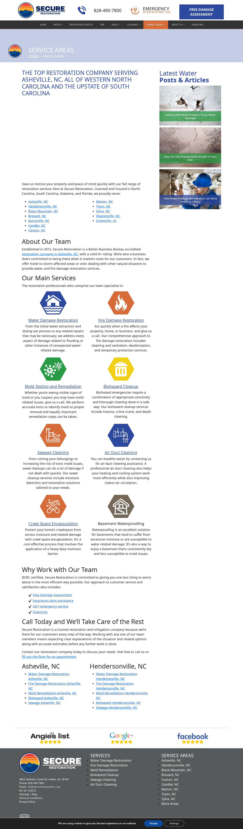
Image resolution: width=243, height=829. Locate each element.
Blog (34, 794)
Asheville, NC (38, 201)
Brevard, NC (37, 216)
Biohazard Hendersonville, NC (118, 703)
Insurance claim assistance (53, 600)
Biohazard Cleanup (121, 386)
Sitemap (24, 794)
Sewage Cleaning (53, 452)
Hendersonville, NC (42, 206)
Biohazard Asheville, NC (46, 698)
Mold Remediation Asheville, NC (52, 693)
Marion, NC (104, 201)
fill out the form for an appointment (49, 657)
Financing (40, 612)
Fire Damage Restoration (121, 320)
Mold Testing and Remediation (53, 386)
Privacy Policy (27, 801)
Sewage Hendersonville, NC (116, 707)
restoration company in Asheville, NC (50, 254)
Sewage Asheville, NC (44, 703)
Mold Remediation (104, 770)
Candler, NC (37, 225)
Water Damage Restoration (53, 320)
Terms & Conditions (31, 798)
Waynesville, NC (108, 216)
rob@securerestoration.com (43, 786)
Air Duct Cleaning (121, 452)
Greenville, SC (106, 221)
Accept (153, 823)
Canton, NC (36, 230)
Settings (174, 823)
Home (33, 56)
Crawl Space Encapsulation (53, 523)
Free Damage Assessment (52, 595)
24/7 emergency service (50, 606)
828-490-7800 (108, 10)
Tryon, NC (103, 206)
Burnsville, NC (38, 221)
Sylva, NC (103, 211)
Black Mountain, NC (43, 211)
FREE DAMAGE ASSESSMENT (201, 12)
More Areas (170, 803)
